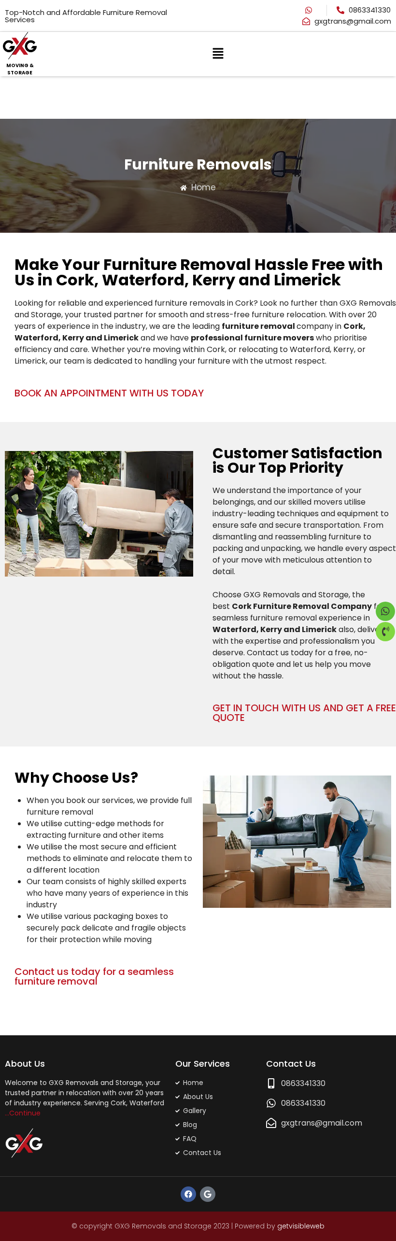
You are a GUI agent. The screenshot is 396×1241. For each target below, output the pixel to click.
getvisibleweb (301, 1226)
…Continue (23, 1113)
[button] (217, 54)
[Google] (207, 1194)
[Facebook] (188, 1194)
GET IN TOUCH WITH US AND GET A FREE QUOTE (304, 712)
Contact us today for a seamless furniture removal (94, 976)
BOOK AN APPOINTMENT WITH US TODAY (109, 393)
